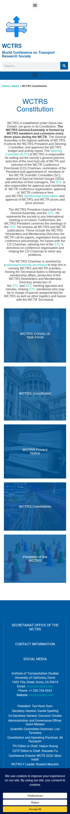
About (15, 86)
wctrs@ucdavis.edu (39, 686)
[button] (35, 5)
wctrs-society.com (41, 695)
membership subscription (41, 196)
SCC (28, 285)
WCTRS (12, 46)
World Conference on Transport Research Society (28, 54)
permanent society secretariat (26, 265)
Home (5, 86)
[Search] (64, 66)
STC (24, 154)
